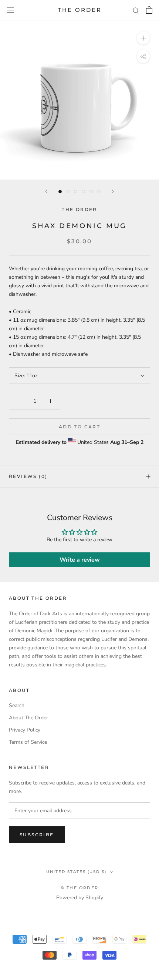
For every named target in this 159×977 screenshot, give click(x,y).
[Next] (113, 191)
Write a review (80, 560)
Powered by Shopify (79, 897)
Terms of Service (28, 742)
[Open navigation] (10, 10)
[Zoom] (143, 37)
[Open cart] (149, 10)
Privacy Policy (24, 729)
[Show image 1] (60, 191)
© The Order (79, 887)
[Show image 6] (99, 191)
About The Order (28, 717)
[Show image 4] (83, 191)
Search (16, 705)
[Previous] (46, 191)
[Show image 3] (75, 191)
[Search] (136, 10)
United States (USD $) (76, 871)
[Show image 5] (91, 191)
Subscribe (37, 834)
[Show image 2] (68, 191)
